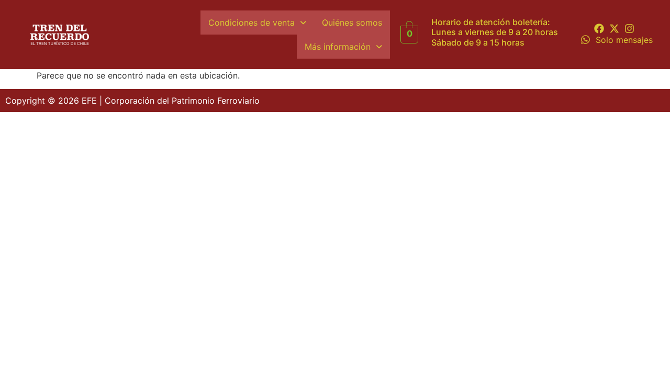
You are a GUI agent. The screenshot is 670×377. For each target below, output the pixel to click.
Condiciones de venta (251, 22)
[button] (257, 22)
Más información (338, 46)
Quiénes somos (352, 22)
